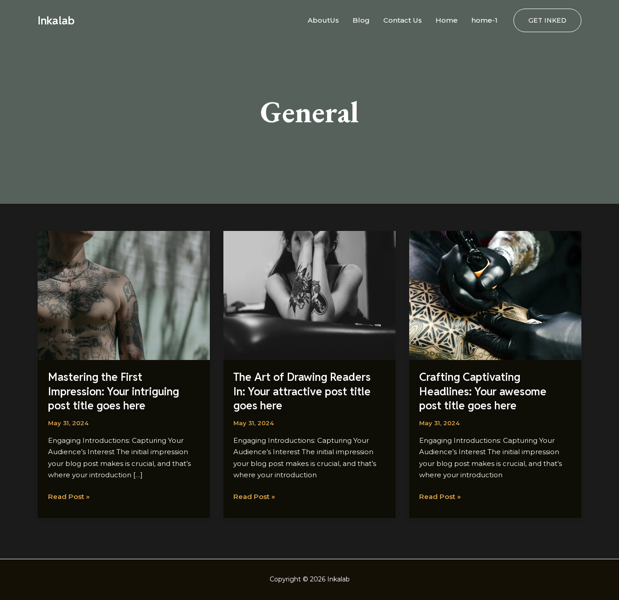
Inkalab (56, 20)
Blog (361, 20)
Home (446, 20)
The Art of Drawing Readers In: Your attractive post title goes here (302, 391)
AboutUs (323, 20)
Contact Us (402, 20)
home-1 (484, 20)
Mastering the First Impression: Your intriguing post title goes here (113, 391)
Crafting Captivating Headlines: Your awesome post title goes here (482, 391)
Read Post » (69, 496)
